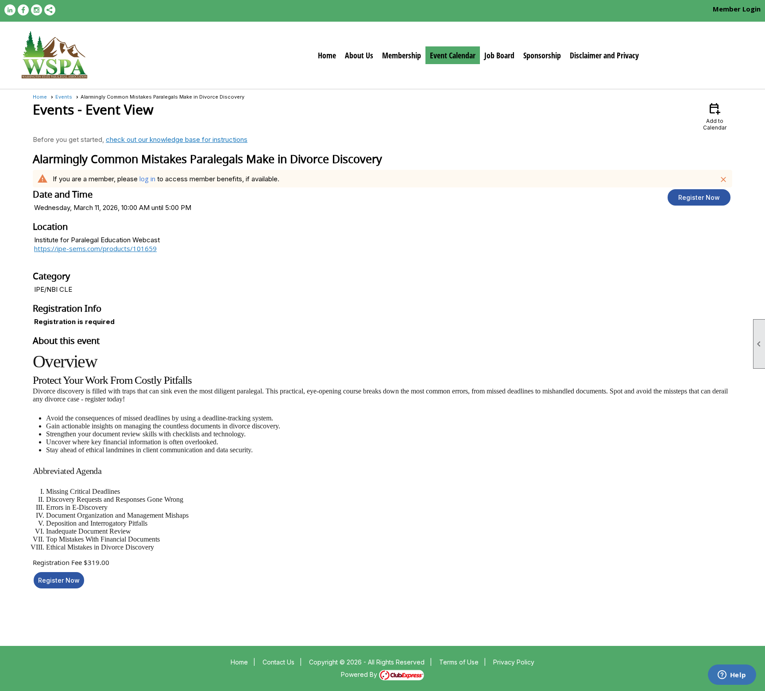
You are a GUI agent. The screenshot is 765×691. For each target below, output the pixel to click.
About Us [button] (359, 55)
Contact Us (278, 662)
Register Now (699, 197)
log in (147, 178)
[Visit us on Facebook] (23, 9)
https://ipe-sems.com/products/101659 (95, 248)
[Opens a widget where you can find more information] (731, 675)
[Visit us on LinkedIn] (9, 9)
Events (63, 97)
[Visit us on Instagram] (36, 9)
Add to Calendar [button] (714, 116)
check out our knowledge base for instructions (176, 139)
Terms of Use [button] (459, 662)
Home (327, 55)
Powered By (360, 674)
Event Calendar (452, 55)
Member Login (737, 8)
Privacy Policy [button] (513, 662)
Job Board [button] (499, 55)
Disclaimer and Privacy (604, 55)
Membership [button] (401, 55)
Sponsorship (542, 55)
